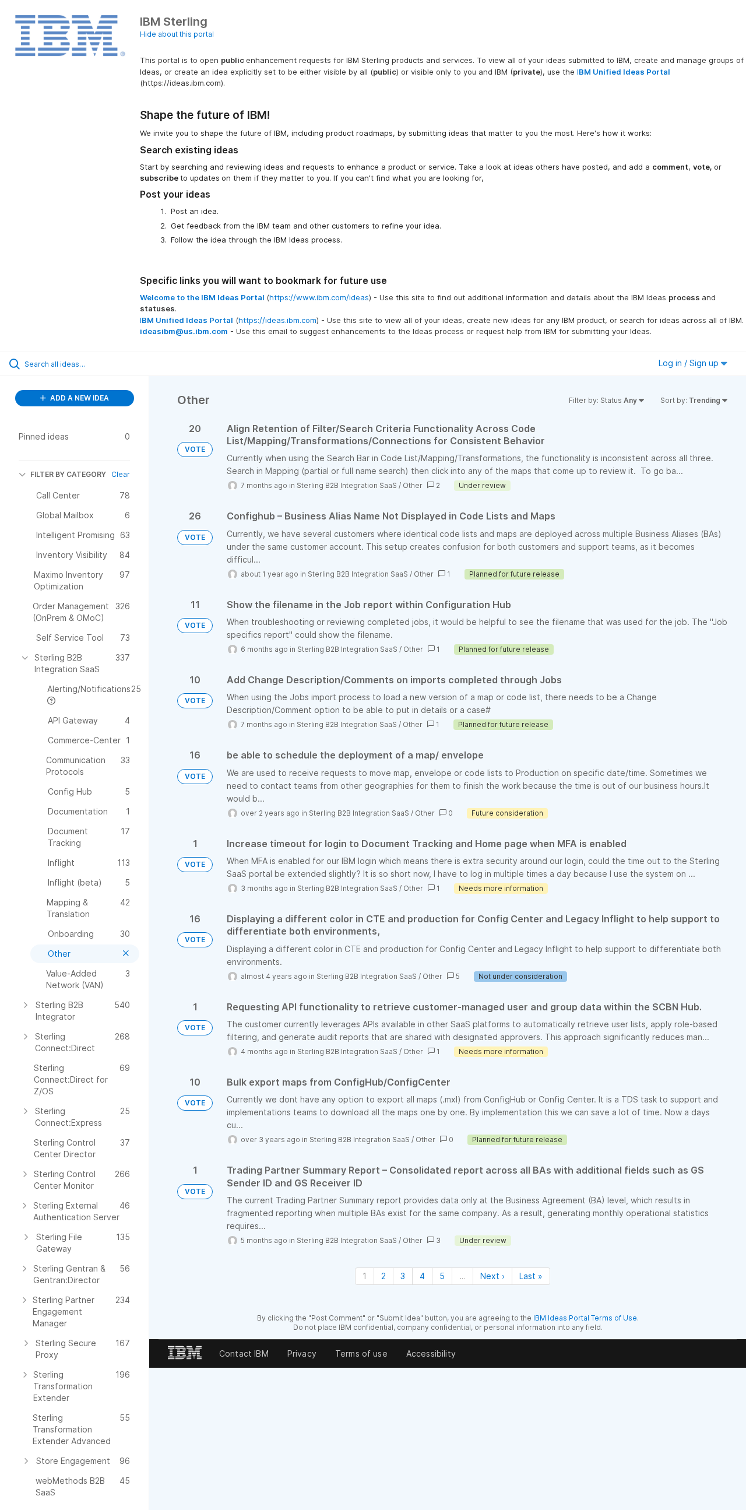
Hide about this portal (177, 34)
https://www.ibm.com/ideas (319, 297)
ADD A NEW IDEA (78, 398)
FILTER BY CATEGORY (68, 474)
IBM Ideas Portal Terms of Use (585, 1318)
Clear (120, 474)
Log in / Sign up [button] (690, 363)
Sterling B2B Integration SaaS (347, 485)
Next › (492, 1276)
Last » (531, 1276)
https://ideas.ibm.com (277, 320)
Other (413, 485)
